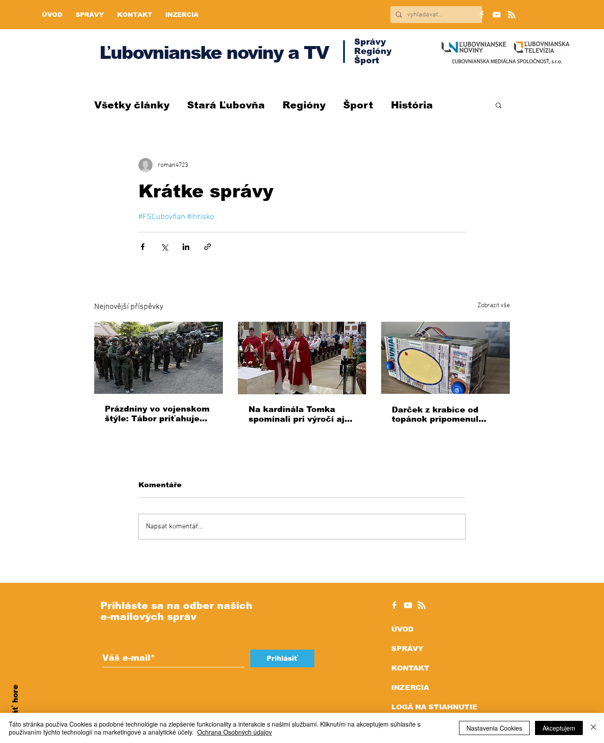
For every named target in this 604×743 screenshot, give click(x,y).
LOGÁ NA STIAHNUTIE (434, 707)
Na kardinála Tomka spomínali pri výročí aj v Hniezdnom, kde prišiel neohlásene (301, 414)
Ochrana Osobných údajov (234, 732)
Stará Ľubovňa (226, 105)
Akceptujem (559, 728)
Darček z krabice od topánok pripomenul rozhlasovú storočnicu (440, 414)
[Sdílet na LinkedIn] (186, 247)
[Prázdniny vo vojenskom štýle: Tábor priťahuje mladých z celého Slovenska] (158, 358)
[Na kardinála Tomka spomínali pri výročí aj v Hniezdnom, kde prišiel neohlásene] (302, 358)
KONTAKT (410, 668)
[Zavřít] (593, 728)
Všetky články (131, 105)
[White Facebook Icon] (394, 605)
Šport (358, 105)
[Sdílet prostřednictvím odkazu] (207, 247)
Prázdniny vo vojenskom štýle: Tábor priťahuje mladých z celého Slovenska (157, 413)
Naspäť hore (15, 710)
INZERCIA (410, 687)
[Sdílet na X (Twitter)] (164, 247)
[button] (498, 104)
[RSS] (511, 14)
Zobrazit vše (494, 305)
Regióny (304, 105)
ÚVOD (402, 629)
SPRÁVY (407, 648)
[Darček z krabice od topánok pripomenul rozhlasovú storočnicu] (445, 358)
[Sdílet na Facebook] (142, 247)
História (412, 105)
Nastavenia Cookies (494, 728)
